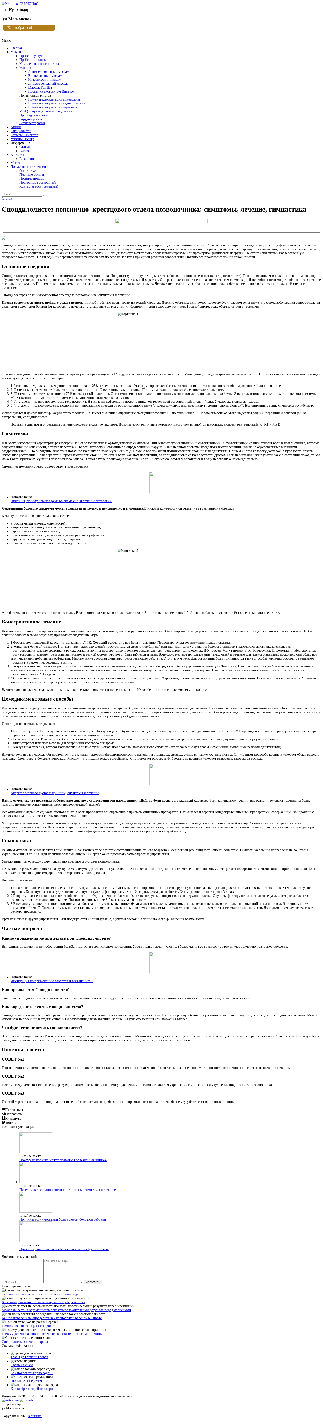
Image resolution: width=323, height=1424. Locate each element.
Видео (24, 151)
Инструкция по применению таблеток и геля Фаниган (52, 981)
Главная (16, 48)
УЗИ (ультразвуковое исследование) (46, 111)
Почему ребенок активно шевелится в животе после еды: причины (52, 1334)
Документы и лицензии (28, 166)
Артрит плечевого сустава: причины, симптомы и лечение (55, 793)
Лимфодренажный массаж (48, 83)
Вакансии (26, 159)
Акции (16, 127)
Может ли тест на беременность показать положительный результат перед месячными (66, 1310)
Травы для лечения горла (29, 1357)
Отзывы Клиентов (24, 135)
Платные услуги (31, 174)
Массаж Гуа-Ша (40, 87)
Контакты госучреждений (38, 186)
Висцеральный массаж (45, 75)
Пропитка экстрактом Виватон (51, 91)
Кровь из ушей (22, 1365)
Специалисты (21, 131)
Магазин (17, 163)
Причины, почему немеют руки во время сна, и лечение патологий (61, 501)
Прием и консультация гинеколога (54, 99)
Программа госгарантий (37, 182)
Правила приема (31, 178)
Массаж (25, 67)
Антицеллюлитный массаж (48, 71)
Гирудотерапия (30, 119)
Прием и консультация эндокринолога (57, 103)
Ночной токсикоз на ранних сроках (28, 1326)
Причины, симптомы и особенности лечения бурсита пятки (64, 1249)
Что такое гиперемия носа (30, 1381)
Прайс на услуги (31, 56)
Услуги (16, 52)
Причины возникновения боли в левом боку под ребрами (62, 1219)
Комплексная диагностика (39, 64)
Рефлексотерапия (32, 123)
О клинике (27, 170)
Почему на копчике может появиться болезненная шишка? (63, 1160)
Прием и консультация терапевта (53, 107)
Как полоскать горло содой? (32, 1373)
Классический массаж (44, 79)
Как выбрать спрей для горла (32, 1389)
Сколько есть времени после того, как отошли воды (40, 1294)
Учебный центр (22, 139)
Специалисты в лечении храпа (25, 1342)
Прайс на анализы (33, 60)
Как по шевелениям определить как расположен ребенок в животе (52, 1318)
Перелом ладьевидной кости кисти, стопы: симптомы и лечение (67, 1190)
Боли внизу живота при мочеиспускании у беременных (43, 1302)
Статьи (24, 147)
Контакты (18, 155)
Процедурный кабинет (36, 115)
